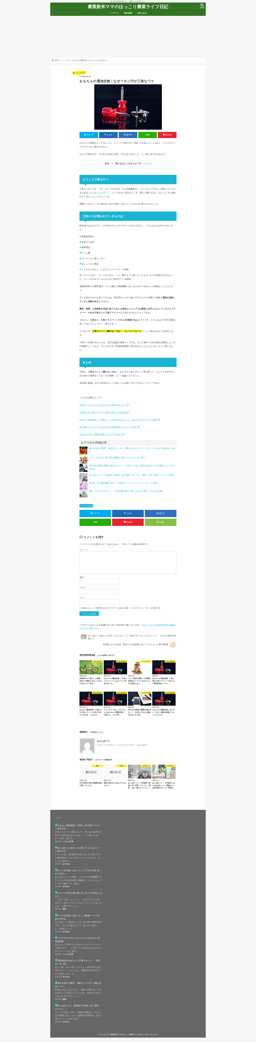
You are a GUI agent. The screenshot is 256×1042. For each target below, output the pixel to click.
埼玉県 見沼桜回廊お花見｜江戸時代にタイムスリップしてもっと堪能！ (124, 483)
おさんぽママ (103, 741)
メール (82, 587)
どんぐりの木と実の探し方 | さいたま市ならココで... (78, 894)
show (148, 163)
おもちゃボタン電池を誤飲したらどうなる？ (100, 434)
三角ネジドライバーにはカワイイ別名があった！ (102, 405)
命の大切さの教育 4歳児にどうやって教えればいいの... (78, 984)
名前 (81, 577)
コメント (83, 550)
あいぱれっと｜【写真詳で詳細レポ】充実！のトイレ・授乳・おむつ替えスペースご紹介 (131, 475)
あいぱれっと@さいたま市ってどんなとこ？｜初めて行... (77, 849)
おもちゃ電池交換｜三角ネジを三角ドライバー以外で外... (77, 827)
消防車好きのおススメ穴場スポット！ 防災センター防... (77, 962)
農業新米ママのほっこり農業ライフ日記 (128, 6)
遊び (64, 909)
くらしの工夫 (87, 506)
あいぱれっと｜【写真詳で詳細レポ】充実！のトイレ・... (77, 1007)
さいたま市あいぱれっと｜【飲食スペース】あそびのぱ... (77, 917)
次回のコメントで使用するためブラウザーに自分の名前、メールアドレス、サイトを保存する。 (122, 608)
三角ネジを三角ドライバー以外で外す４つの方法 (102, 412)
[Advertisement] (128, 36)
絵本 (64, 999)
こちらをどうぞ (95, 192)
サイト (82, 598)
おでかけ (66, 864)
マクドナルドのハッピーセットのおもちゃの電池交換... (77, 939)
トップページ (114, 13)
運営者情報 (128, 13)
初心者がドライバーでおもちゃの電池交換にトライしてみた (108, 427)
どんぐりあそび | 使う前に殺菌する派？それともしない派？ (117, 457)
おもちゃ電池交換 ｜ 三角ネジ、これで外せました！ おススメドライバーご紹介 (118, 419)
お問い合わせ (142, 13)
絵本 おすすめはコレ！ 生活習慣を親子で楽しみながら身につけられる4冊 (126, 491)
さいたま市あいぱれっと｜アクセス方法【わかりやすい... (77, 872)
